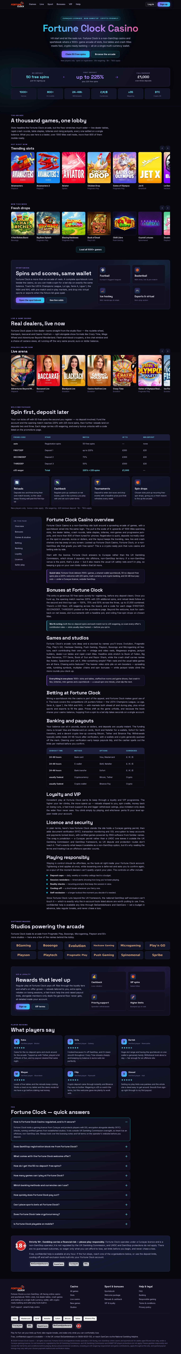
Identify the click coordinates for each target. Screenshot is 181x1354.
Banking (19, 548)
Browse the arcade (105, 54)
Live (42, 4)
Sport (50, 4)
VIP (70, 4)
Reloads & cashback (113, 1299)
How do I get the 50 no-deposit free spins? (37, 1165)
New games (75, 1303)
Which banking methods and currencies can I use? (41, 1185)
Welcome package (112, 1295)
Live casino (75, 1299)
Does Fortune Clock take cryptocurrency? (37, 1214)
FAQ (141, 1291)
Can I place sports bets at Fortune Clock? (36, 1204)
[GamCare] (58, 1264)
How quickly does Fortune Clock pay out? (36, 1194)
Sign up (163, 4)
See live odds (56, 300)
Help (78, 4)
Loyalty (18, 554)
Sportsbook (109, 1291)
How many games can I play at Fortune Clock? (39, 1175)
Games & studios (23, 537)
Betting (18, 543)
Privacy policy (145, 1307)
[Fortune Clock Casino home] (17, 4)
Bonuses (61, 4)
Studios (73, 1307)
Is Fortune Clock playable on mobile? (34, 1223)
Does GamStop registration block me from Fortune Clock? (46, 1146)
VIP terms (40, 1006)
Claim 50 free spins (75, 54)
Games (32, 4)
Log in (151, 4)
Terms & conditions (147, 1303)
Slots (72, 1295)
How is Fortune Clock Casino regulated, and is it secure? (45, 1121)
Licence (19, 559)
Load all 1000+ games (90, 249)
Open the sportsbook (30, 300)
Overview (19, 526)
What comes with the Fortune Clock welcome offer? (42, 1156)
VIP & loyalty (110, 1303)
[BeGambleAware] (39, 1264)
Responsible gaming (147, 1299)
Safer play (20, 565)
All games (74, 1291)
